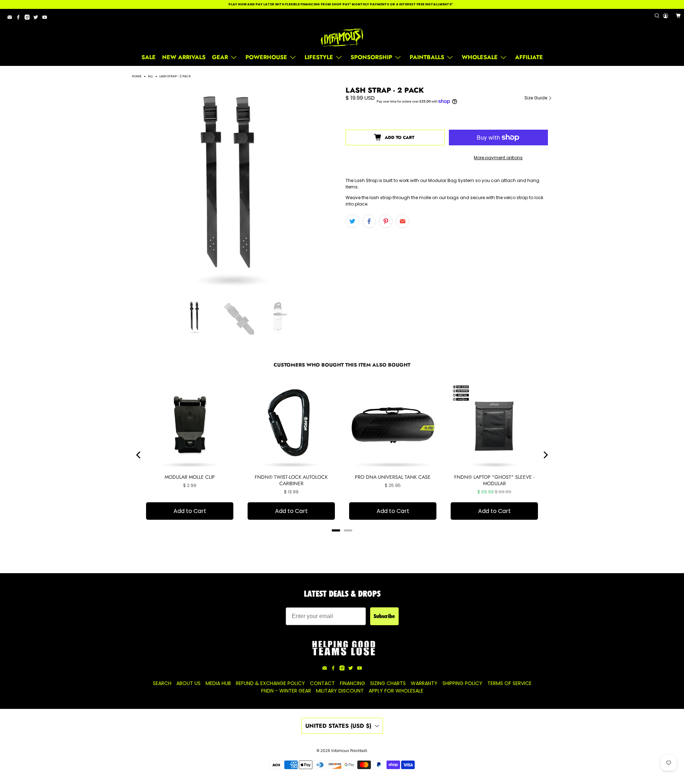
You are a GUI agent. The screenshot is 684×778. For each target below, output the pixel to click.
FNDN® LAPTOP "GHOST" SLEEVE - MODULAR (494, 480)
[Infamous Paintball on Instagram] (29, 18)
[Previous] (139, 455)
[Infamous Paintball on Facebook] (20, 18)
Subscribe (384, 616)
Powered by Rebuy (342, 540)
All (150, 76)
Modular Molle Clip (190, 477)
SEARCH (162, 683)
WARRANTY (424, 683)
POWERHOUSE (266, 57)
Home (136, 76)
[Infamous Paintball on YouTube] (46, 18)
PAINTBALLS (427, 57)
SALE (148, 57)
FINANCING (352, 683)
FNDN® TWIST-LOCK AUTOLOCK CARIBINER (291, 480)
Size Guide (536, 98)
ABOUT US (188, 683)
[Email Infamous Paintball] (11, 18)
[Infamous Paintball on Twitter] (37, 18)
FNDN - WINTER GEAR (286, 690)
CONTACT (322, 683)
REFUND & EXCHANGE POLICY (270, 683)
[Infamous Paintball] (342, 37)
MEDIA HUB (218, 683)
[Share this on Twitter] (352, 221)
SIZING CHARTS (388, 683)
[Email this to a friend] (402, 221)
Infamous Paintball (349, 750)
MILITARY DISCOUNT (340, 690)
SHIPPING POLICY (462, 683)
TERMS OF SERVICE (509, 683)
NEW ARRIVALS (184, 57)
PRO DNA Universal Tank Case (393, 477)
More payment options (498, 158)
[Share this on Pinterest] (386, 221)
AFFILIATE (529, 57)
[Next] (545, 455)
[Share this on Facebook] (369, 221)
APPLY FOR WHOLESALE (396, 690)
